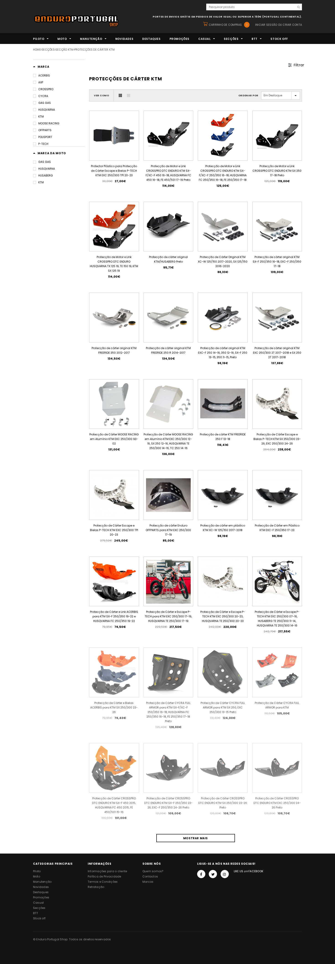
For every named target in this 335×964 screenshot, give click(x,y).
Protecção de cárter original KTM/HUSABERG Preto (168, 259)
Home (37, 49)
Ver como (101, 95)
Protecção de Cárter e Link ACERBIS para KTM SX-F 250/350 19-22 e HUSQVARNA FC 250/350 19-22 (114, 616)
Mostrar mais (195, 838)
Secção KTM (64, 49)
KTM (41, 116)
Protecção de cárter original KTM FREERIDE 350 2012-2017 (114, 350)
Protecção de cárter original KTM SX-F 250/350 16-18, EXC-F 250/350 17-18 (277, 261)
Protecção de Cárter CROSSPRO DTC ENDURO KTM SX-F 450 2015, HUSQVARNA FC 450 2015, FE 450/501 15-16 (114, 805)
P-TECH (43, 144)
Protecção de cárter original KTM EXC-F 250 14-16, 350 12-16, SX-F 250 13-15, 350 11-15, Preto (222, 352)
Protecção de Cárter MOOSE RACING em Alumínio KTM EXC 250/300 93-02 (114, 438)
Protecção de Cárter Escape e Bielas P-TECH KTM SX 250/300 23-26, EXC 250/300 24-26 (277, 438)
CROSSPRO (45, 89)
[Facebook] (201, 874)
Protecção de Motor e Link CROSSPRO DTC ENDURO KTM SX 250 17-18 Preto (277, 170)
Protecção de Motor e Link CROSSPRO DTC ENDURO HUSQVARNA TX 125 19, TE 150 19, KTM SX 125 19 (114, 264)
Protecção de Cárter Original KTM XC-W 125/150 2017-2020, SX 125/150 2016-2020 (222, 261)
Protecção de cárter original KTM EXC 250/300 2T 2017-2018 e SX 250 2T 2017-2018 (277, 352)
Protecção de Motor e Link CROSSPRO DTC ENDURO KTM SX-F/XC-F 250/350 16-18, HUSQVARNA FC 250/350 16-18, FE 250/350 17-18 (223, 173)
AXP (40, 82)
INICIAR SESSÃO (266, 25)
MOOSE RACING (48, 123)
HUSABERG (45, 175)
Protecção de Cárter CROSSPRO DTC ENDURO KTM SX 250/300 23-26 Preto (222, 802)
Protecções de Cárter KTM (94, 49)
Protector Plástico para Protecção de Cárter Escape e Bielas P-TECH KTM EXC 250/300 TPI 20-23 (114, 170)
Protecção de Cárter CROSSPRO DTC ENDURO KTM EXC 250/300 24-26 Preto (277, 802)
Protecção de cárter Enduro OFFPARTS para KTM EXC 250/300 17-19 (168, 530)
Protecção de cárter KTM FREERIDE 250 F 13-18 (223, 436)
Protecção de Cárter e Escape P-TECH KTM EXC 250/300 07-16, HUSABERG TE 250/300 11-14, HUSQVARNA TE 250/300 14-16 (277, 618)
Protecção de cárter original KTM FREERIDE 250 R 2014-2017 (168, 350)
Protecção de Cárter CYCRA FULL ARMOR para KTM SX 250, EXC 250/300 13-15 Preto (223, 707)
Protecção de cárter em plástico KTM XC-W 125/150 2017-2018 (222, 528)
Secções (48, 49)
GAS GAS (44, 103)
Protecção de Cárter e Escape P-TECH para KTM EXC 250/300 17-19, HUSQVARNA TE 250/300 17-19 (168, 616)
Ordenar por (248, 95)
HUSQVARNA (46, 110)
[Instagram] (225, 874)
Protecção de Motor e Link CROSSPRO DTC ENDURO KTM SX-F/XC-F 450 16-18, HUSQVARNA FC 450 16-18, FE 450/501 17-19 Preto (168, 173)
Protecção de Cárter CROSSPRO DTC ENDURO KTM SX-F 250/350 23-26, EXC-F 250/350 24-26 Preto (168, 802)
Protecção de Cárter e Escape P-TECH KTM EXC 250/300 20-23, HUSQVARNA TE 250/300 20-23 (222, 616)
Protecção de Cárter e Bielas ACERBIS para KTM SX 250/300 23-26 (114, 707)
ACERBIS (44, 75)
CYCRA (43, 96)
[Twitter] (213, 874)
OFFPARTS (45, 130)
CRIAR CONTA (292, 25)
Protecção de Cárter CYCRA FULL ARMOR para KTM (277, 705)
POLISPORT (45, 137)
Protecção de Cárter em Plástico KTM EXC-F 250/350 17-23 (277, 528)
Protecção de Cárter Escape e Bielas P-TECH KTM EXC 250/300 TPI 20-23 (114, 530)
